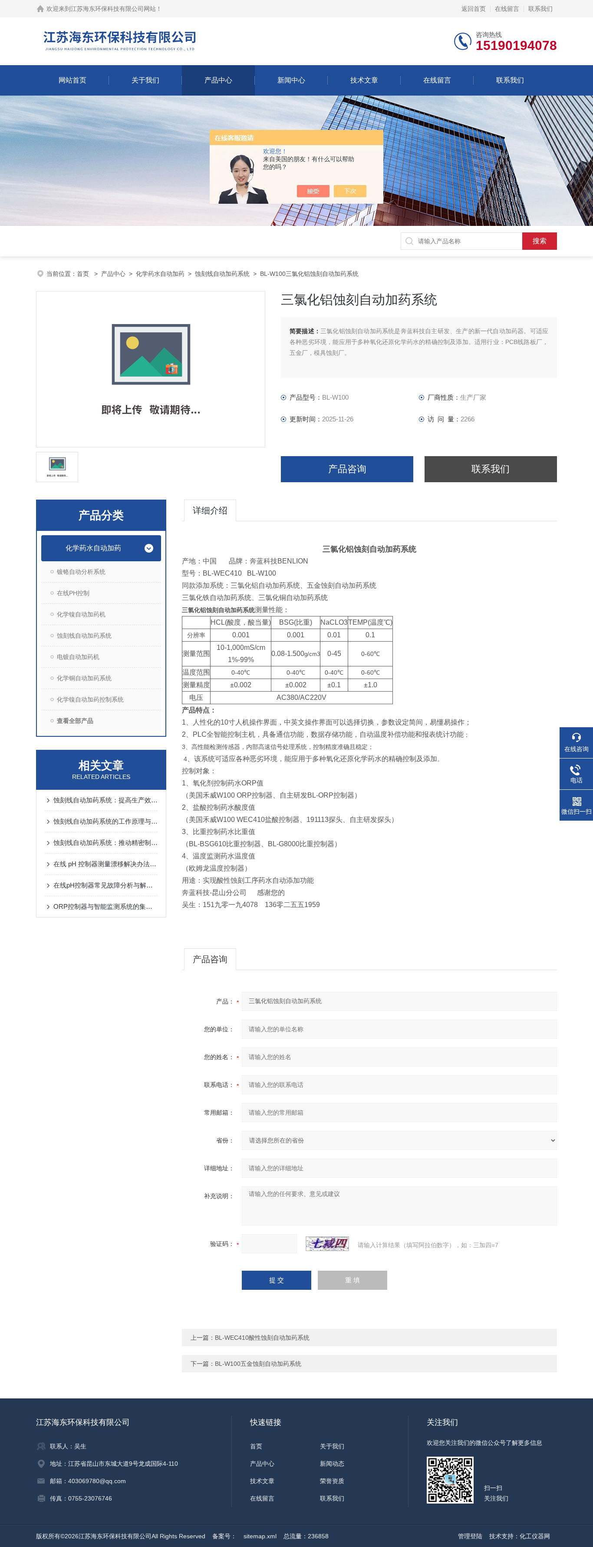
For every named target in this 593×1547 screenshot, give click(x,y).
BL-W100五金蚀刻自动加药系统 (258, 1363)
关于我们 (145, 80)
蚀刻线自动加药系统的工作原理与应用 (105, 821)
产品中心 (218, 80)
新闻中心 (291, 80)
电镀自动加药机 (78, 656)
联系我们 (540, 8)
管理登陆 (470, 1536)
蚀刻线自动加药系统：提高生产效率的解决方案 (105, 800)
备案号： (224, 1536)
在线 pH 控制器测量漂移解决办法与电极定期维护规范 (105, 864)
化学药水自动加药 (160, 273)
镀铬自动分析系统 (81, 571)
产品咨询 (347, 469)
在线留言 (507, 8)
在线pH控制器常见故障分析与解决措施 (105, 885)
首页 (84, 273)
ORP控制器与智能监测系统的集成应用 (105, 906)
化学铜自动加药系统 (84, 678)
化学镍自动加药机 (81, 614)
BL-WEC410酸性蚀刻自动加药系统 (262, 1337)
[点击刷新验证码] (327, 1243)
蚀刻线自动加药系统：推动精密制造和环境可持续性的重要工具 (105, 842)
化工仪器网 (535, 1536)
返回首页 (473, 8)
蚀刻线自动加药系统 (222, 273)
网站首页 (72, 80)
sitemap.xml (260, 1536)
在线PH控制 (73, 593)
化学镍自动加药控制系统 (90, 699)
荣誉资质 (332, 1480)
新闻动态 (332, 1463)
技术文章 (364, 80)
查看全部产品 (75, 720)
